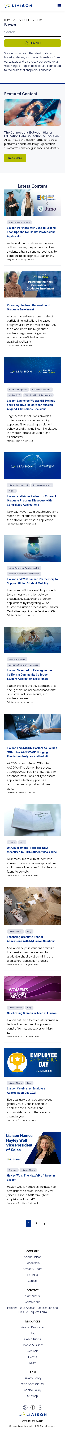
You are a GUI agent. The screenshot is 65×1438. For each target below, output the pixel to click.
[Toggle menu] (59, 5)
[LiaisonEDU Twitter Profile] (25, 1407)
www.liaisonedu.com (32, 1421)
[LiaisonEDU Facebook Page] (32, 1407)
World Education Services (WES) (24, 568)
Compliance (32, 1302)
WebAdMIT (14, 395)
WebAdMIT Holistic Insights (38, 395)
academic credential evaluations (24, 573)
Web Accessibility (32, 1384)
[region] (32, 625)
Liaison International (41, 389)
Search (35, 43)
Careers (32, 1280)
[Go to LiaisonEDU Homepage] (14, 5)
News (12, 842)
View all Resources (32, 1327)
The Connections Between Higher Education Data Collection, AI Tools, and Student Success (32, 136)
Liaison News (15, 931)
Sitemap (32, 1396)
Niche (12, 491)
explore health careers (19, 222)
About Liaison (32, 1257)
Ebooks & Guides (33, 1345)
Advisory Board (32, 1269)
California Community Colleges (23, 665)
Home (8, 20)
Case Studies (32, 1339)
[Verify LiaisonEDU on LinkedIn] (40, 1407)
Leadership (32, 1263)
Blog (22, 842)
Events (32, 1357)
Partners (32, 1274)
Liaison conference (42, 485)
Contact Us (32, 1296)
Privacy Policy (32, 1378)
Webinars (32, 1351)
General (12, 1170)
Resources (23, 20)
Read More (15, 158)
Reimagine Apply (17, 659)
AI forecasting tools (18, 389)
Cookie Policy (32, 1390)
